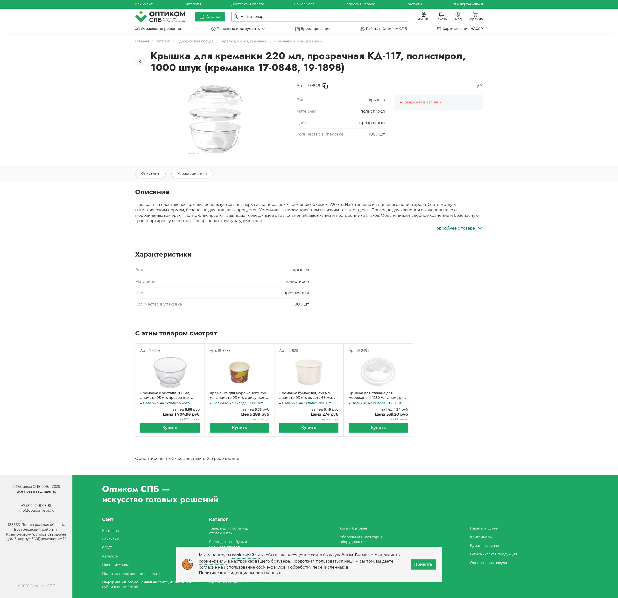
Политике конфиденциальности (232, 573)
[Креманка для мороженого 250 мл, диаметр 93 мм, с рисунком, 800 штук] (239, 372)
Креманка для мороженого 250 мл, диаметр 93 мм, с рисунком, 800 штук (238, 395)
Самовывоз (304, 4)
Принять (423, 564)
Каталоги (193, 4)
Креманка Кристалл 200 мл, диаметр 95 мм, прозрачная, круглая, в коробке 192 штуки (166, 395)
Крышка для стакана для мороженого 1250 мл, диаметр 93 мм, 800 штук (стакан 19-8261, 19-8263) (378, 395)
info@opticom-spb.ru (36, 510)
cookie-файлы (246, 555)
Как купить (144, 4)
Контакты (413, 4)
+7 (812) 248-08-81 (36, 505)
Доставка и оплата (247, 4)
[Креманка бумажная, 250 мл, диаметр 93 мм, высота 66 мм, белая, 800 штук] (309, 372)
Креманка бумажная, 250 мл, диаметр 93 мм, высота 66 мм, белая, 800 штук (306, 395)
